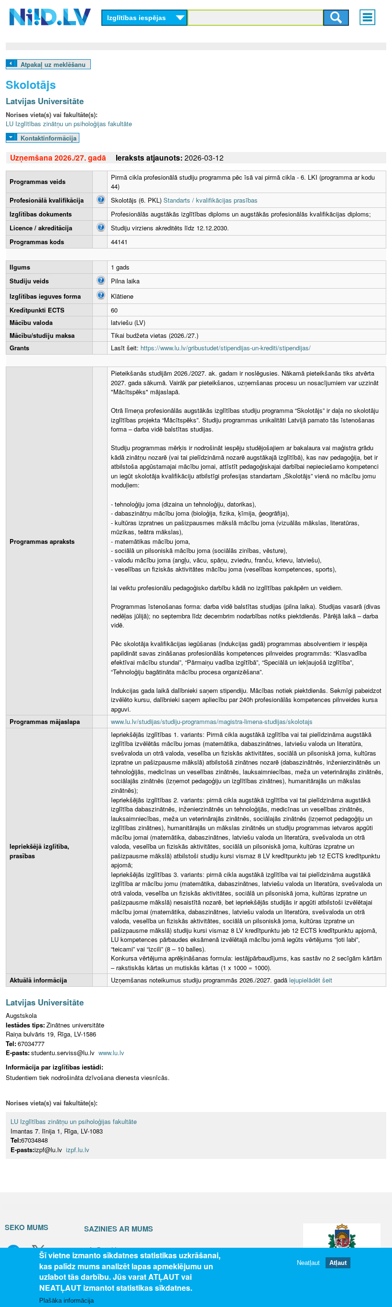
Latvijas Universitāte (45, 101)
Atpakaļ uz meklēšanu (53, 64)
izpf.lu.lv (77, 1149)
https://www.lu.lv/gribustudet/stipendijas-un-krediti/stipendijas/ (226, 347)
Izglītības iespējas (136, 18)
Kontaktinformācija (48, 137)
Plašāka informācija (66, 1300)
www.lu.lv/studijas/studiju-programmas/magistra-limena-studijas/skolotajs (212, 721)
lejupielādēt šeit (310, 979)
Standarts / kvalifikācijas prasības (210, 200)
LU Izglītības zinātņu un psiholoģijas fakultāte (69, 123)
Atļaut (338, 1262)
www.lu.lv (111, 1052)
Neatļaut (308, 1262)
